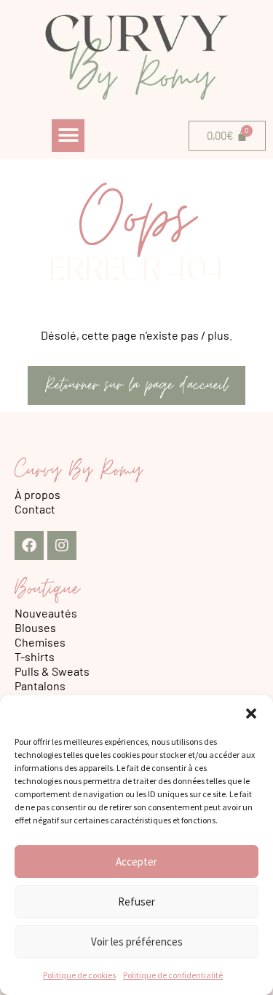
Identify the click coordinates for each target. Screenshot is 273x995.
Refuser (136, 901)
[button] (251, 713)
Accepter (136, 861)
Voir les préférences (137, 941)
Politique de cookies (79, 975)
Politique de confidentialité (173, 975)
